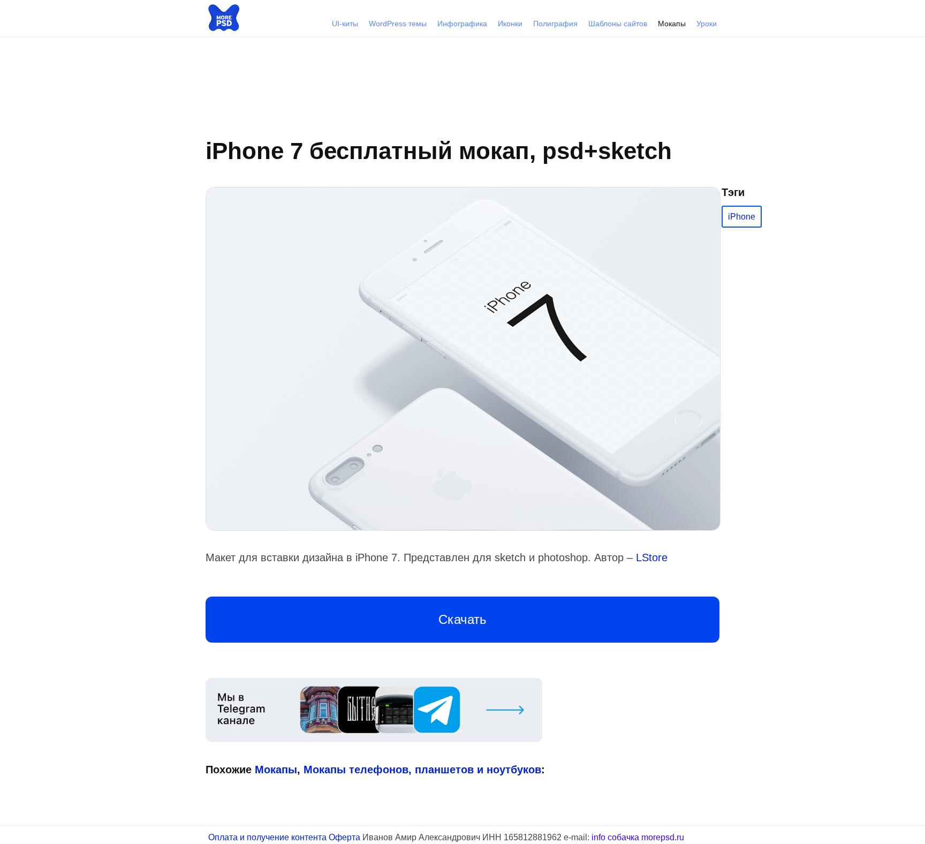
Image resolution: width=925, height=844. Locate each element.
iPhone (741, 216)
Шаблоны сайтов (617, 23)
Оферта (344, 837)
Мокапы (672, 23)
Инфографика (462, 23)
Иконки (510, 23)
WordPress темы (398, 23)
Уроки (706, 23)
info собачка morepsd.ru (638, 837)
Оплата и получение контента (267, 837)
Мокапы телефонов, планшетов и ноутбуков (649, 537)
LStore (652, 557)
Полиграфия (555, 23)
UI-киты (345, 23)
